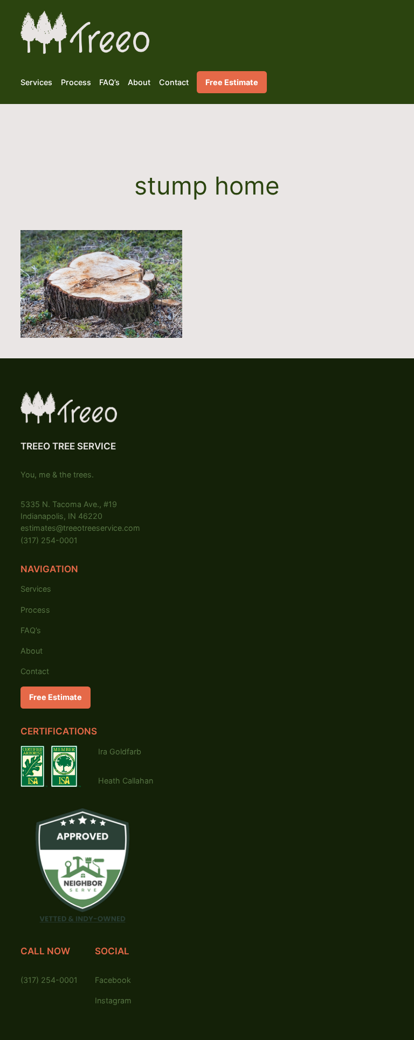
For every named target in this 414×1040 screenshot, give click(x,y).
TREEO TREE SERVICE (68, 446)
